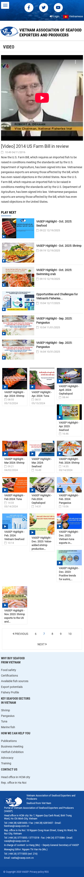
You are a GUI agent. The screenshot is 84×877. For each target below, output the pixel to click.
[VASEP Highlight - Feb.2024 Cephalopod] (42, 485)
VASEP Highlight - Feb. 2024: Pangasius (69, 499)
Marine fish (8, 727)
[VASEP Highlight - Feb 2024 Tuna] (14, 485)
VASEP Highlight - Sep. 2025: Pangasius (54, 320)
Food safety (8, 670)
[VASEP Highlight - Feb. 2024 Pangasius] (69, 485)
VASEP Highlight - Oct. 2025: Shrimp (59, 245)
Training (6, 763)
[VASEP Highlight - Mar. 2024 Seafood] (42, 448)
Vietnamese (76, 16)
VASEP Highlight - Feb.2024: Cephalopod (42, 499)
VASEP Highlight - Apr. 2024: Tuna (42, 394)
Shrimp (5, 710)
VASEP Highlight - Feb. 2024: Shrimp (69, 460)
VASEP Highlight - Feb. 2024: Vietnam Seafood (14, 535)
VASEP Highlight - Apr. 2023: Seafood (69, 426)
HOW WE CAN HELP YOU (15, 733)
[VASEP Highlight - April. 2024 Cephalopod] (69, 375)
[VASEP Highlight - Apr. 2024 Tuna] (42, 379)
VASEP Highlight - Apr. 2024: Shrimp (14, 394)
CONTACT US (9, 769)
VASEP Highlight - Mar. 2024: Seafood (42, 462)
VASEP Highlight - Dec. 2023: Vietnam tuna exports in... (69, 537)
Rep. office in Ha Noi (13, 782)
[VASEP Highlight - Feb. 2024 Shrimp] (69, 448)
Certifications (9, 675)
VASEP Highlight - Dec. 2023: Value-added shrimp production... (42, 543)
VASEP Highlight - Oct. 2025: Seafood (54, 223)
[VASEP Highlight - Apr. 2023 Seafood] (69, 412)
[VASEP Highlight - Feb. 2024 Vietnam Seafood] (14, 521)
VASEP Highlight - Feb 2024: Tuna (14, 497)
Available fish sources (14, 681)
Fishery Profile (10, 692)
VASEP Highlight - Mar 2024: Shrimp (14, 460)
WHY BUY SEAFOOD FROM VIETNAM (13, 660)
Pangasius (7, 715)
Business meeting (12, 746)
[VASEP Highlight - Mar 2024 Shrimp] (14, 448)
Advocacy (7, 757)
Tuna (4, 721)
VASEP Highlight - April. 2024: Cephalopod (69, 390)
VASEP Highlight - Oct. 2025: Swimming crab (54, 272)
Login (55, 16)
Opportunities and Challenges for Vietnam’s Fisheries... (57, 296)
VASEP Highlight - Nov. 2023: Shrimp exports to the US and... (14, 616)
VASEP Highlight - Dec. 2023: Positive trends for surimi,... (69, 574)
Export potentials (12, 686)
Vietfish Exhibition (12, 752)
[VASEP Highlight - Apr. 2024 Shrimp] (14, 379)
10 (70, 633)
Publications (9, 741)
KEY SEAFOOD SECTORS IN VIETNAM (15, 701)
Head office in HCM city (15, 777)
